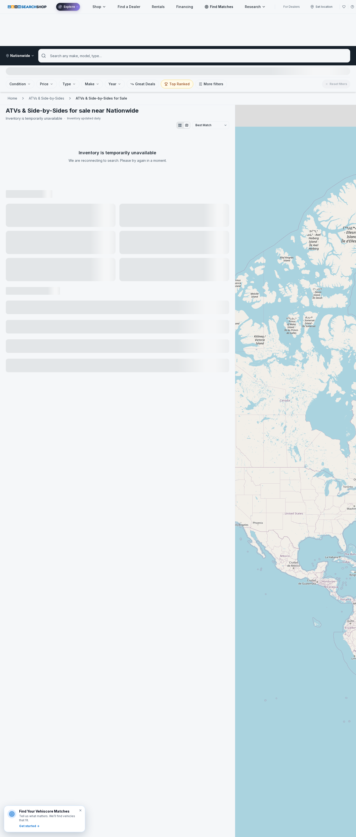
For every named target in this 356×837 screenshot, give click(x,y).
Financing (184, 7)
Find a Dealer (129, 7)
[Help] (352, 6)
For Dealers (291, 6)
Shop (97, 7)
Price (44, 84)
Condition (17, 84)
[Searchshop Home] (27, 6)
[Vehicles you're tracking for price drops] (344, 6)
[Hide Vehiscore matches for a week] (80, 810)
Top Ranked (179, 84)
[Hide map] (187, 125)
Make (89, 84)
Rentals (158, 7)
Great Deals (145, 84)
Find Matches (221, 7)
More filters (213, 84)
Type (66, 84)
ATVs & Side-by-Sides (46, 98)
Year (112, 84)
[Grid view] (180, 125)
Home (12, 98)
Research (253, 7)
